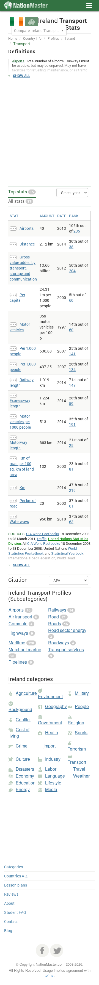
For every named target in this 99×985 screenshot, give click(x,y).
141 (72, 353)
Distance (27, 244)
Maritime (17, 642)
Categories (13, 866)
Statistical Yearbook (67, 553)
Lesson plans (15, 885)
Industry (53, 759)
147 (72, 385)
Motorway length (18, 445)
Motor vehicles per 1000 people (20, 421)
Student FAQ (15, 912)
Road (53, 616)
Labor (50, 769)
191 (72, 424)
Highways (18, 633)
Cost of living (19, 732)
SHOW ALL (21, 75)
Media (51, 789)
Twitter (56, 950)
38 (71, 246)
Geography (56, 706)
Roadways (58, 642)
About (9, 903)
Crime (22, 746)
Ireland (70, 38)
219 (72, 490)
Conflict (23, 719)
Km (22, 487)
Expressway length (20, 403)
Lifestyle (53, 783)
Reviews (11, 894)
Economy (25, 776)
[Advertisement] (49, 132)
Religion (76, 722)
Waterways (19, 521)
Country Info (32, 38)
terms (49, 975)
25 (71, 445)
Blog (8, 930)
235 (76, 231)
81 (71, 469)
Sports (81, 732)
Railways (57, 610)
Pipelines (18, 662)
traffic (41, 538)
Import (49, 746)
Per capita (17, 297)
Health (51, 732)
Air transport (20, 616)
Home (12, 38)
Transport (77, 762)
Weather (81, 776)
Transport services (66, 649)
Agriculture (26, 693)
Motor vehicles (20, 327)
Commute (18, 623)
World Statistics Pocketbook (42, 551)
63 (71, 521)
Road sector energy (67, 630)
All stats (19, 201)
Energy (23, 789)
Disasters (25, 769)
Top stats (21, 191)
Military (82, 693)
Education (25, 783)
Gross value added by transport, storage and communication (23, 268)
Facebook (42, 950)
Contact (11, 921)
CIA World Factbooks (42, 533)
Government (50, 722)
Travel (79, 769)
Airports (27, 228)
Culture (23, 759)
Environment (50, 696)
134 (72, 369)
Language (55, 776)
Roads (54, 623)
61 (71, 506)
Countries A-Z (16, 876)
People (82, 706)
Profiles (53, 38)
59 (71, 403)
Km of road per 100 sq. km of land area (22, 466)
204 (72, 270)
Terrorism (77, 749)
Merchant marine (25, 649)
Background (20, 709)
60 (71, 300)
